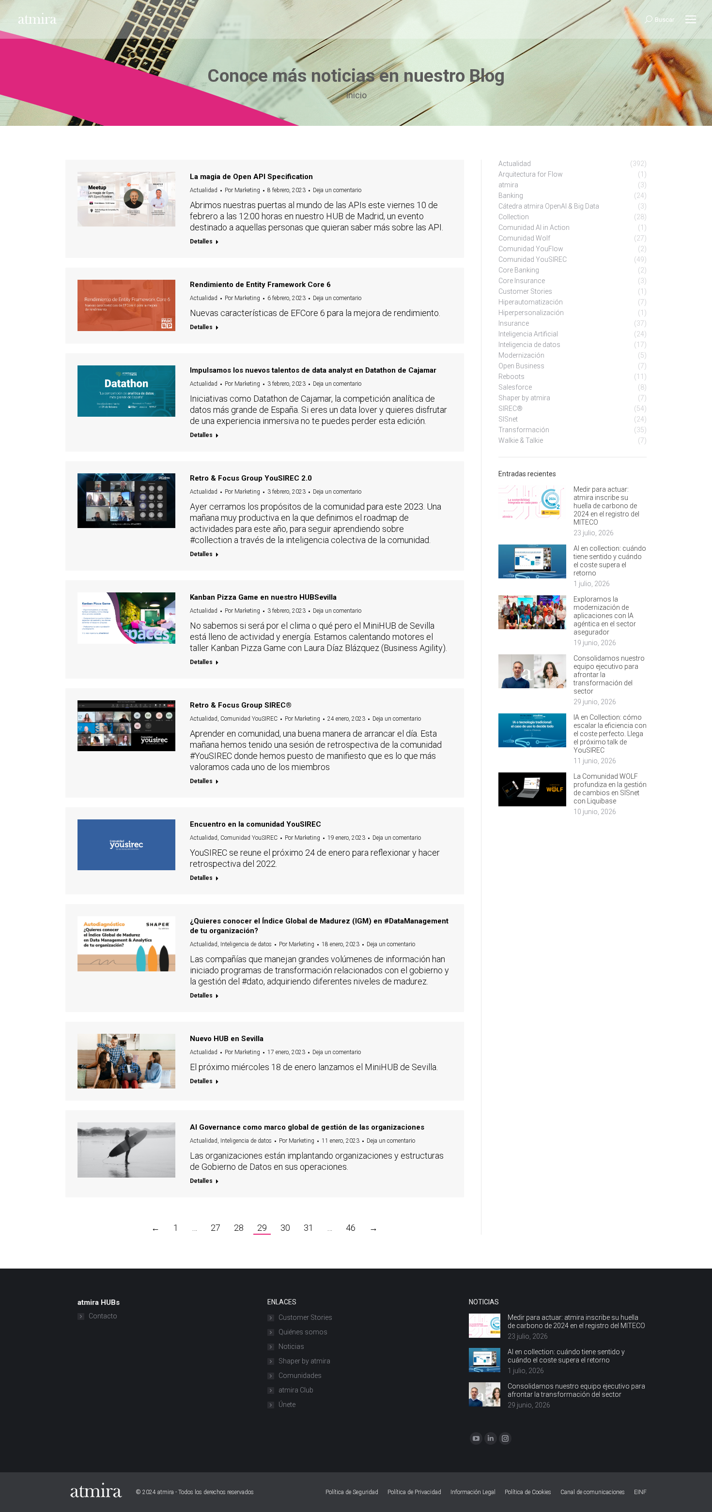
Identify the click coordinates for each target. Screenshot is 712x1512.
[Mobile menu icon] (690, 19)
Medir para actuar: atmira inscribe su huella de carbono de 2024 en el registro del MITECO (606, 505)
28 (239, 1228)
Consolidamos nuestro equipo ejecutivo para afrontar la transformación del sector (609, 674)
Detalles (201, 241)
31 (308, 1228)
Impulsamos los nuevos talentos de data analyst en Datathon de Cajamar (313, 370)
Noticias (291, 1346)
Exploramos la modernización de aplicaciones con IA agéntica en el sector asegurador (604, 615)
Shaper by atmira (304, 1361)
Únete (287, 1404)
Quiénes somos (303, 1332)
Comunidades (300, 1375)
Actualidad (203, 190)
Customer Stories (305, 1317)
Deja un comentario (337, 190)
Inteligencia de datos (246, 944)
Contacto (103, 1316)
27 (215, 1228)
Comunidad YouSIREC (249, 718)
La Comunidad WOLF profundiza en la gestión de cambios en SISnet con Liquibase (610, 788)
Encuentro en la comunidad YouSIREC (255, 824)
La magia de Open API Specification (251, 176)
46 (351, 1228)
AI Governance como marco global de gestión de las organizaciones (307, 1127)
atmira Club (296, 1390)
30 (285, 1228)
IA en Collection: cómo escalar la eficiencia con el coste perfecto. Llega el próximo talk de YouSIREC (610, 733)
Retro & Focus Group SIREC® (241, 705)
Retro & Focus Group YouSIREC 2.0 (251, 478)
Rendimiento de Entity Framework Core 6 (260, 284)
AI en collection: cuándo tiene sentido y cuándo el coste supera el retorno (609, 560)
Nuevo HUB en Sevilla (226, 1038)
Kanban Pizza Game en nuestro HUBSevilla (263, 597)
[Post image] (532, 502)
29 (262, 1228)
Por (242, 190)
